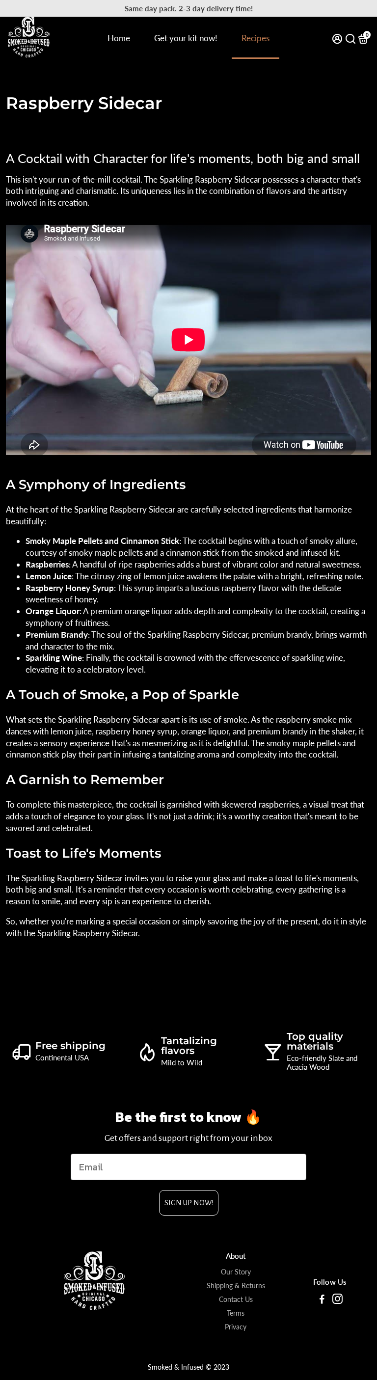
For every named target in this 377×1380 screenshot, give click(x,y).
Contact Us (236, 1299)
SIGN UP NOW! (188, 1203)
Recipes (255, 38)
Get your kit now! (185, 38)
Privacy (235, 1327)
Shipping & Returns (236, 1286)
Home (119, 38)
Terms (235, 1313)
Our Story (236, 1272)
